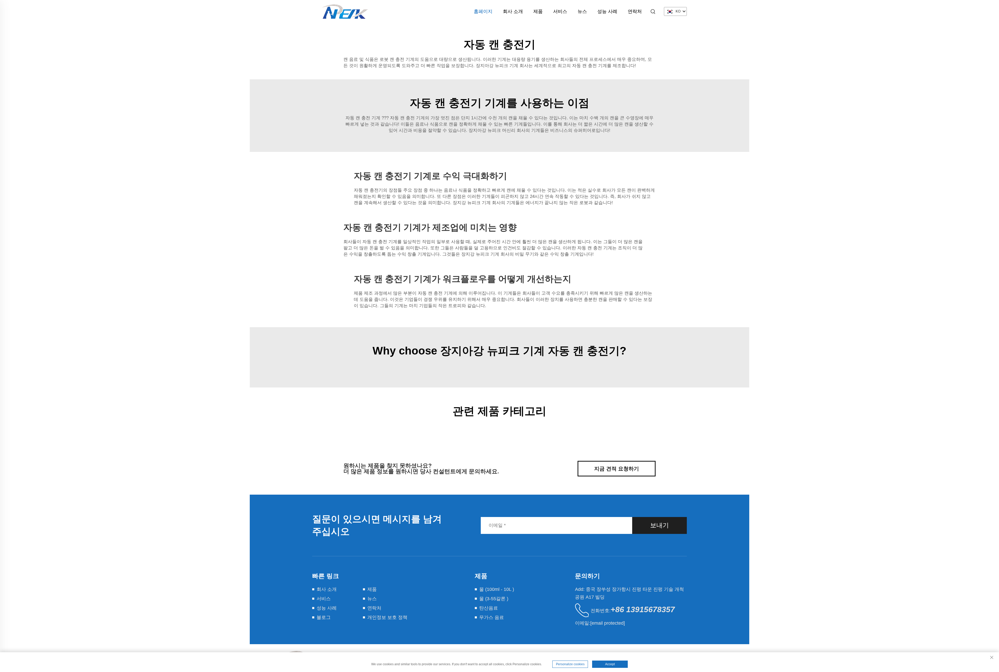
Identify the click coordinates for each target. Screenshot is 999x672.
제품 (538, 11)
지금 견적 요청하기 (616, 468)
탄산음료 (488, 608)
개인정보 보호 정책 (387, 617)
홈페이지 (483, 11)
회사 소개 (513, 11)
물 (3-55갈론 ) (493, 598)
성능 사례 (607, 11)
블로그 (324, 617)
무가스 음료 (491, 617)
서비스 (560, 11)
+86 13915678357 (643, 609)
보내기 (659, 525)
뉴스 (582, 11)
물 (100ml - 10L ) (496, 589)
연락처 (635, 11)
